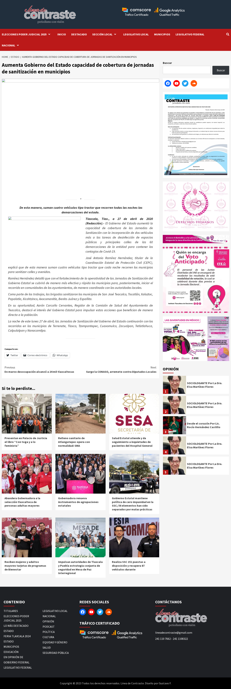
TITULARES (11, 611)
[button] (185, 338)
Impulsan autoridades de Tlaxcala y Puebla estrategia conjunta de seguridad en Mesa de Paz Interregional (80, 567)
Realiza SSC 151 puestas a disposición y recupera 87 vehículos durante (128, 565)
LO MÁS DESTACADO (16, 625)
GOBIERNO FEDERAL (16, 662)
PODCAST (49, 626)
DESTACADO (79, 34)
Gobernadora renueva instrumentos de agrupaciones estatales (78, 502)
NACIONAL (8, 45)
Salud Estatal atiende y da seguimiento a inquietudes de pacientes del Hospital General (132, 441)
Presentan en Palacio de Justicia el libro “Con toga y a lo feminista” (26, 441)
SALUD (47, 647)
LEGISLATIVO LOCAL (136, 34)
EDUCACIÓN (11, 652)
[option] (196, 386)
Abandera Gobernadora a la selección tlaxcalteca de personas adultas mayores (22, 502)
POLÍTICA (49, 632)
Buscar (167, 63)
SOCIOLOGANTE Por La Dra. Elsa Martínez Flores (204, 385)
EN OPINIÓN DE (13, 657)
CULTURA (48, 637)
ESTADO (9, 631)
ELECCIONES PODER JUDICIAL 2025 (24, 34)
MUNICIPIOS (162, 34)
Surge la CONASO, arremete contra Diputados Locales (121, 369)
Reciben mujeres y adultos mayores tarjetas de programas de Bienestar (25, 565)
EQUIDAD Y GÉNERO (55, 642)
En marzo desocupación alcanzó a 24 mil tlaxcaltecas (39, 369)
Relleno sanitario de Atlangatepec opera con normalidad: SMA (74, 441)
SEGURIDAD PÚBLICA (56, 653)
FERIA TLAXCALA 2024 (17, 636)
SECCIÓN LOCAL (102, 34)
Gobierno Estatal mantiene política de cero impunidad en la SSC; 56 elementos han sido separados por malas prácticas (132, 503)
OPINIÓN (48, 621)
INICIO (61, 34)
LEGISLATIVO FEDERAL (190, 34)
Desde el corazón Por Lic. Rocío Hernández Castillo (203, 425)
